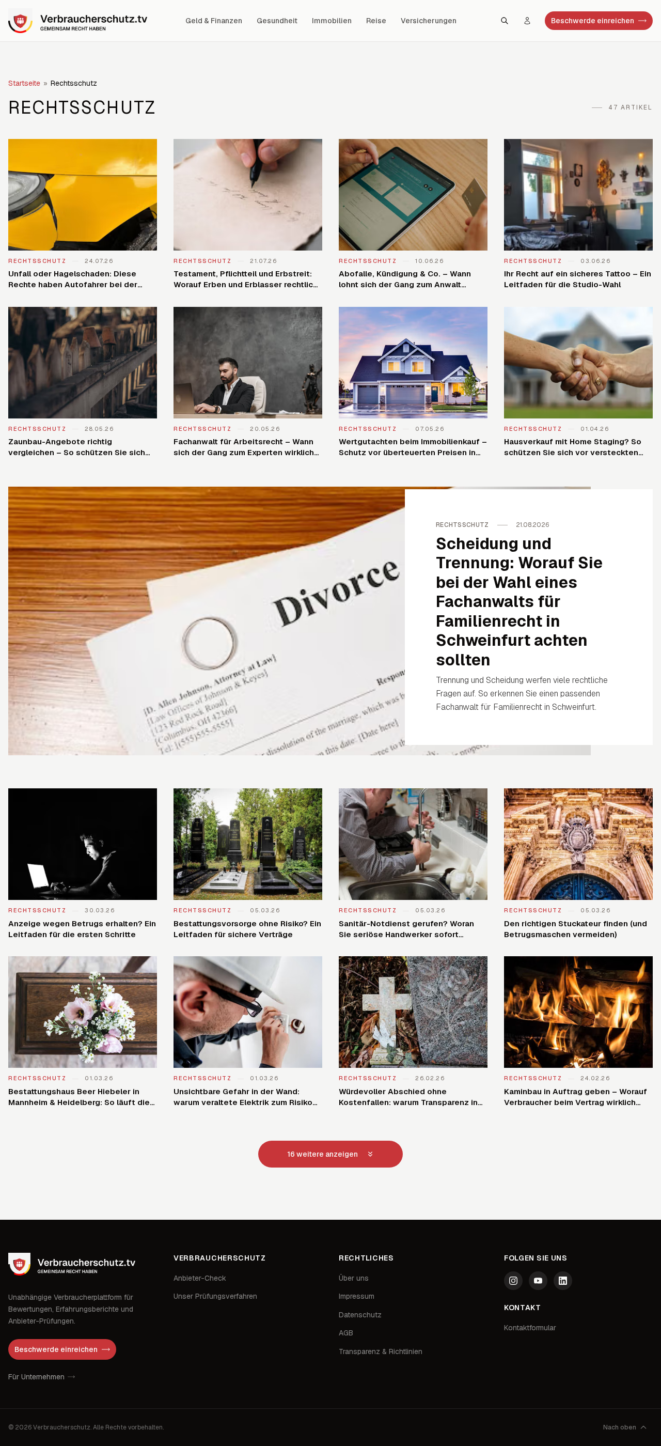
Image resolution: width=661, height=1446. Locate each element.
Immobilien (332, 20)
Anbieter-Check (200, 1278)
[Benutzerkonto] (527, 20)
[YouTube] (538, 1280)
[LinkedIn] (563, 1280)
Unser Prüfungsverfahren (215, 1296)
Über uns (354, 1278)
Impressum (356, 1296)
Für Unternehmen (36, 1376)
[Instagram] (513, 1280)
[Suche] (504, 20)
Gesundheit (277, 20)
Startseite (24, 83)
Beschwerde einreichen (592, 20)
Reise (376, 20)
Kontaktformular (530, 1327)
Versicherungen (429, 20)
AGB (346, 1333)
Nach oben (619, 1427)
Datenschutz (360, 1314)
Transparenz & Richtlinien (380, 1351)
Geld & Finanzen (213, 20)
